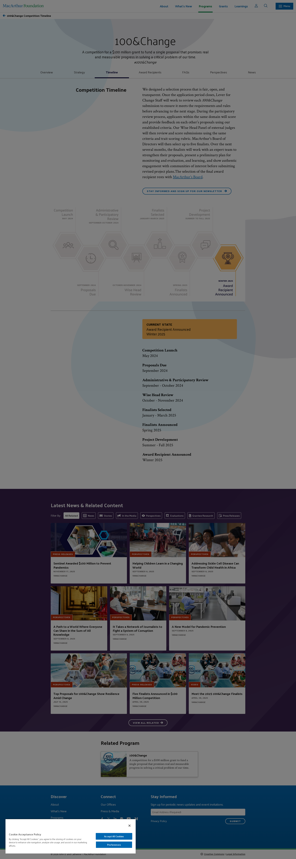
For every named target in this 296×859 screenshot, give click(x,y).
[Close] (129, 825)
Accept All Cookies (114, 836)
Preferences (114, 845)
